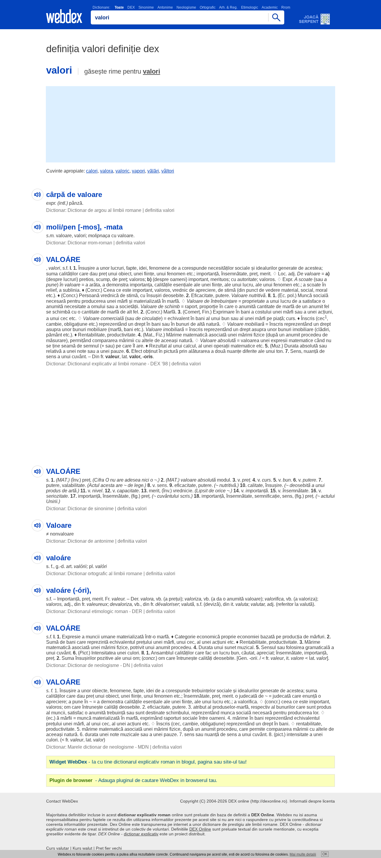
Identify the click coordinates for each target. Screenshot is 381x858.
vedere (273, 290)
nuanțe (234, 351)
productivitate (121, 334)
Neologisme (186, 7)
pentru (73, 301)
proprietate (253, 301)
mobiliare (97, 329)
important (198, 279)
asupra (53, 329)
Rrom (285, 7)
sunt (311, 707)
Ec (282, 295)
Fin (205, 311)
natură (212, 324)
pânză (75, 203)
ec (50, 718)
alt (129, 311)
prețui (175, 598)
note (81, 351)
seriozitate (57, 496)
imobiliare (303, 329)
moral (321, 290)
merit (265, 273)
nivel (97, 490)
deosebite (173, 295)
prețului (144, 642)
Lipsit (201, 490)
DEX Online (200, 829)
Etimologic (249, 7)
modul (223, 479)
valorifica (274, 598)
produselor (224, 707)
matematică (195, 334)
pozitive (105, 658)
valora (106, 170)
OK (324, 854)
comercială (112, 318)
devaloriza (121, 604)
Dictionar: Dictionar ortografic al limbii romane (94, 573)
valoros (137, 279)
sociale (242, 268)
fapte (131, 268)
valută (187, 604)
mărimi (245, 334)
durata (91, 734)
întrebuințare (224, 301)
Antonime (165, 7)
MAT (62, 479)
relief (51, 290)
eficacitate (185, 485)
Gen (242, 658)
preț (103, 273)
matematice (301, 340)
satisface (311, 301)
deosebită (300, 485)
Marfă (169, 311)
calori (92, 170)
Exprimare (224, 311)
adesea (132, 479)
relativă (54, 351)
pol (290, 295)
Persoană (89, 295)
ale (197, 284)
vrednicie (182, 490)
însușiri (154, 295)
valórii (80, 566)
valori (151, 71)
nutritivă (257, 295)
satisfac (76, 712)
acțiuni (325, 311)
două (220, 351)
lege (138, 485)
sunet (230, 647)
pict (279, 734)
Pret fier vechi (109, 848)
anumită (54, 306)
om (136, 658)
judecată (248, 696)
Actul (94, 485)
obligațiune (76, 324)
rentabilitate (308, 723)
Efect (136, 351)
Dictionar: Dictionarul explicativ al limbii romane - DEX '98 (107, 363)
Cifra (99, 479)
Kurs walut (82, 848)
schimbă (61, 311)
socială (320, 295)
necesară (56, 301)
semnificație (267, 496)
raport (191, 306)
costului (263, 311)
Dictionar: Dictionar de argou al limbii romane (93, 210)
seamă (68, 345)
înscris (276, 324)
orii (254, 658)
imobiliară (173, 329)
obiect (124, 273)
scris (185, 496)
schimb (172, 306)
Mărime (174, 334)
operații (221, 345)
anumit (316, 306)
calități (205, 658)
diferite (250, 351)
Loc (282, 273)
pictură (171, 351)
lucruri (117, 268)
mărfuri (317, 636)
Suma (68, 658)
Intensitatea (103, 652)
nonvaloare (62, 533)
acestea (313, 268)
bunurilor (285, 707)
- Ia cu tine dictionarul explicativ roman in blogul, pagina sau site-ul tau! (148, 762)
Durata (291, 345)
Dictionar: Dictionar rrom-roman (79, 242)
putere (222, 295)
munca (228, 712)
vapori (138, 170)
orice (220, 490)
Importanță (68, 598)
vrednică (110, 295)
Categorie (185, 636)
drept (140, 324)
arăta (94, 284)
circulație (151, 318)
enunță (309, 696)
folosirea (295, 647)
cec (64, 318)
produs (53, 490)
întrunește (187, 658)
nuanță (311, 351)
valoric (122, 170)
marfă (173, 301)
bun (225, 318)
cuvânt (79, 356)
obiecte (99, 690)
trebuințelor (204, 690)
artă (72, 490)
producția (292, 636)
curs (290, 318)
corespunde (194, 268)
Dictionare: (101, 7)
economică (208, 636)
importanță (207, 273)
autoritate (247, 279)
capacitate (128, 490)
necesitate (75, 306)
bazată (267, 636)
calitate (255, 485)
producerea (94, 301)
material (289, 290)
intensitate (297, 734)
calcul (189, 345)
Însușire (86, 268)
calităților (68, 273)
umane (108, 636)
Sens (295, 351)
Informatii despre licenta (312, 801)
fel (326, 306)
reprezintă (97, 642)
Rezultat (158, 345)
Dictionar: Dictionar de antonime (80, 541)
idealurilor (266, 268)
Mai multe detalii (303, 854)
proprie (228, 636)
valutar (258, 604)
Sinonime (146, 7)
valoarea (250, 340)
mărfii (66, 718)
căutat (247, 652)
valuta (241, 604)
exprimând (151, 718)
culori (133, 652)
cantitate (266, 306)
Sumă (52, 642)
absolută (227, 340)
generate (287, 268)
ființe (149, 273)
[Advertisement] (190, 123)
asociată (218, 334)
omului (98, 306)
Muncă (305, 295)
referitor (285, 604)
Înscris (308, 318)
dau (94, 273)
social (307, 290)
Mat (148, 334)
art (68, 566)
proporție (208, 306)
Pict (83, 652)
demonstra (117, 284)
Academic (270, 7)
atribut (199, 707)
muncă (84, 718)
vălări (153, 170)
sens (51, 356)
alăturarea (199, 351)
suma (52, 273)
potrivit (137, 647)
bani (245, 311)
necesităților (221, 268)
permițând (80, 340)
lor (315, 712)
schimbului (177, 712)
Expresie (71, 636)
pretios (86, 279)
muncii (93, 636)
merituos (219, 279)
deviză (212, 604)
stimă (230, 290)
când (319, 340)
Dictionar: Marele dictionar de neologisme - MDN (97, 747)
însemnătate (234, 273)
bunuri (182, 324)
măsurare (56, 340)
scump (103, 279)
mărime (240, 718)
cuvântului (168, 496)
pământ (54, 334)
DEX (131, 7)
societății (128, 306)
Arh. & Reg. (228, 7)
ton (279, 351)
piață (278, 318)
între (203, 718)
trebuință (116, 712)
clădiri (322, 329)
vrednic (180, 290)
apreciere (206, 290)
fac (208, 652)
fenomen (176, 273)
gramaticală (317, 647)
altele (147, 340)
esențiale (183, 284)
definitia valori (159, 210)
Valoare (239, 295)
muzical (245, 647)
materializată (147, 301)
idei (143, 268)
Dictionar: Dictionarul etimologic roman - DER (94, 611)
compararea (105, 340)
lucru (248, 284)
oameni (178, 279)
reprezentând (113, 324)
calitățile (163, 284)
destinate (155, 712)
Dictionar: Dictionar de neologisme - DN (88, 665)
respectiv (260, 707)
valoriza (193, 598)
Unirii (51, 501)
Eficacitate (202, 295)
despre (55, 279)
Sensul (268, 647)
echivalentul (122, 642)
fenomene (159, 268)
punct (252, 290)
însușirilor (85, 658)
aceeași (169, 340)
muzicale (129, 734)
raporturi (172, 718)
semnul (91, 345)
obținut (150, 351)
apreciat (265, 652)
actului (328, 496)
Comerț (192, 311)
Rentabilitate (91, 334)
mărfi (122, 301)
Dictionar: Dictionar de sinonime (80, 508)
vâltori (167, 170)
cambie (54, 324)
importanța (141, 284)
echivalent (178, 318)
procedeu (311, 334)
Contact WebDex (62, 801)
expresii (279, 340)
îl (134, 345)
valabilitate (73, 485)
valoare (64, 235)
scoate (306, 279)
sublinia (71, 290)
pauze (117, 351)
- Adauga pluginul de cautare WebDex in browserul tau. (133, 780)
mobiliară (254, 324)
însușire (273, 485)
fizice (259, 334)
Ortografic (208, 7)
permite (257, 729)
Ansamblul (162, 652)
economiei (248, 636)
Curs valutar (57, 848)
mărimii (126, 340)
